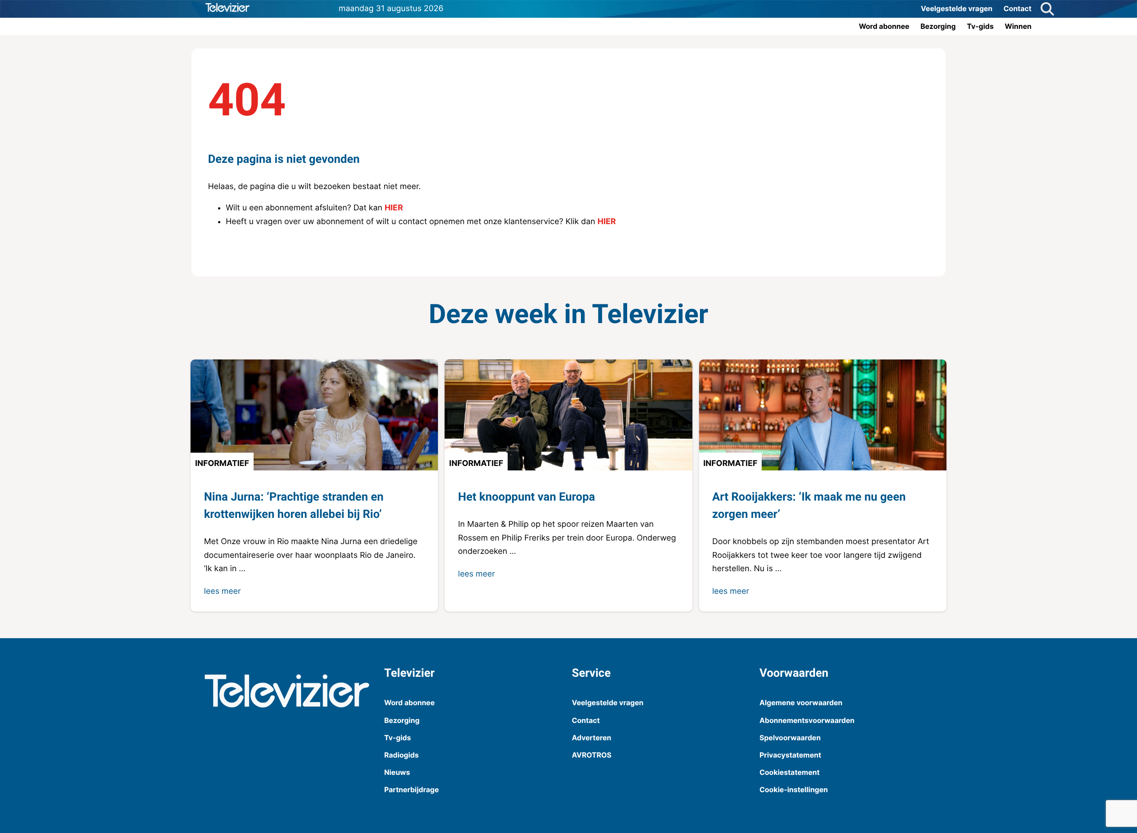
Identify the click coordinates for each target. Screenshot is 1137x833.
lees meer (222, 591)
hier (394, 208)
